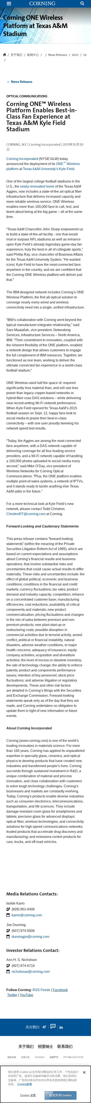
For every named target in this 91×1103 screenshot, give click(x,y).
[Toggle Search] (82, 4)
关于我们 (26, 1046)
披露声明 (54, 1057)
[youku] (53, 1027)
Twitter (12, 995)
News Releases (57, 55)
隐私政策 (12, 1057)
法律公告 (25, 1057)
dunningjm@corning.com (30, 936)
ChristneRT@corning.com (26, 514)
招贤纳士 (45, 1046)
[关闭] (84, 1072)
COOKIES (40, 1057)
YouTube (26, 995)
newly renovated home (37, 186)
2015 (75, 55)
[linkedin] (61, 1027)
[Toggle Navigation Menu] (9, 4)
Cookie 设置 (28, 1095)
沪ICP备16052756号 (73, 1057)
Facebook (60, 990)
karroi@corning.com (27, 915)
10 (85, 55)
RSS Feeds (41, 990)
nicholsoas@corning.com (31, 971)
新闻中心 (33, 55)
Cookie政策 (24, 1084)
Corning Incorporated (22, 159)
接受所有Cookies (60, 1095)
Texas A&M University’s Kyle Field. (49, 169)
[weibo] (44, 1027)
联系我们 (65, 1046)
